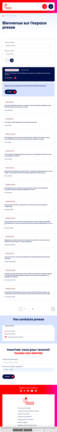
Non (11, 369)
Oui (6, 369)
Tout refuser (27, 430)
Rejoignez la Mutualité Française (27, 425)
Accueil (2, 15)
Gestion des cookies (23, 414)
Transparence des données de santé (28, 411)
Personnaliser (37, 430)
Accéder (9, 91)
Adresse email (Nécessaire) (10, 359)
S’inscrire (7, 376)
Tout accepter (18, 430)
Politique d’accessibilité (24, 416)
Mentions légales (23, 422)
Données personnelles (24, 408)
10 (33, 309)
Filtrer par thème (10, 45)
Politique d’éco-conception (26, 419)
